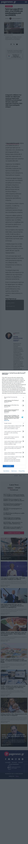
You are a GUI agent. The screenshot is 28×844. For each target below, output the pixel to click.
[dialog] (14, 422)
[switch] (23, 400)
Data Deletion (6, 470)
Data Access (14, 470)
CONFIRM (8, 466)
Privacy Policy (22, 470)
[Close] (25, 373)
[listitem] (14, 398)
